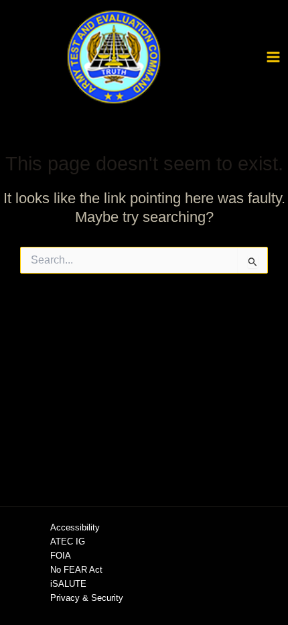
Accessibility (75, 527)
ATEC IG (67, 541)
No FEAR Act (76, 570)
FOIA (60, 556)
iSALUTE (68, 584)
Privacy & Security (86, 598)
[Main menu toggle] (273, 57)
